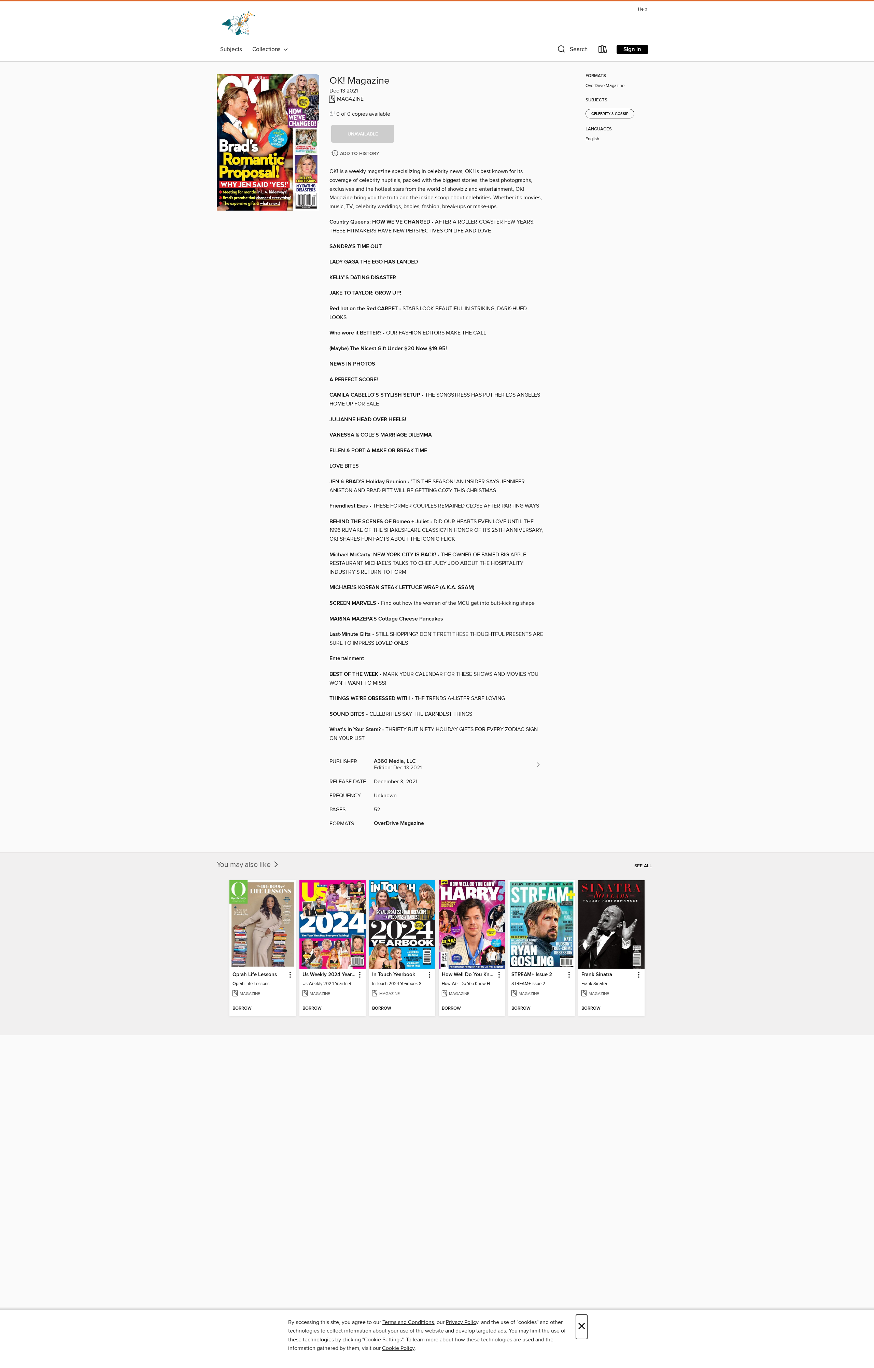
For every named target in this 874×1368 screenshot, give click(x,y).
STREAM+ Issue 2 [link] (531, 975)
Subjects (231, 49)
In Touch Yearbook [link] (393, 975)
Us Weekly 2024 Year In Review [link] (329, 975)
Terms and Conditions (408, 1322)
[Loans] (603, 50)
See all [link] (643, 866)
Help (642, 9)
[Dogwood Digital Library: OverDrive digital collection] (238, 23)
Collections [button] (267, 49)
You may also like (244, 864)
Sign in (632, 49)
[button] (572, 50)
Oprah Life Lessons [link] (254, 975)
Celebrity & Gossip (610, 114)
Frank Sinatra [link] (596, 975)
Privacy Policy (462, 1322)
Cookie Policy (398, 1348)
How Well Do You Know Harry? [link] (468, 975)
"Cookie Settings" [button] (382, 1339)
